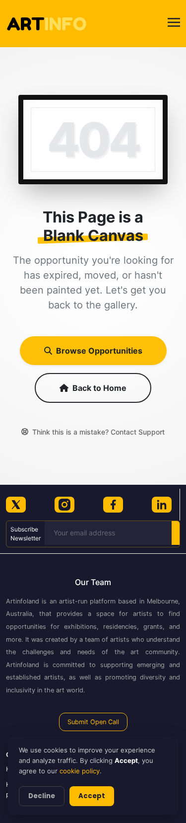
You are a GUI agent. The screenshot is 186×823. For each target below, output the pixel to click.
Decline (41, 796)
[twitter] (16, 505)
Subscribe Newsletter (25, 533)
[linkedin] (162, 505)
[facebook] (113, 505)
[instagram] (64, 505)
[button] (174, 23)
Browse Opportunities (99, 351)
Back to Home (99, 388)
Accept (91, 796)
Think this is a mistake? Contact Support (98, 432)
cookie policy (80, 771)
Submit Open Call (93, 722)
